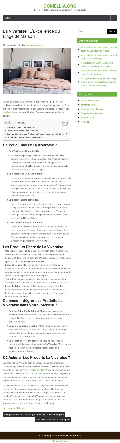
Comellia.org (60, 6)
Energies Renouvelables (92, 113)
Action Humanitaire (90, 100)
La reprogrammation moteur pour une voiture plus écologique (34, 414)
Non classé (86, 122)
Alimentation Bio (89, 105)
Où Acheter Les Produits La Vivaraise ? (24, 137)
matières (7, 112)
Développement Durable (14, 408)
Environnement (88, 117)
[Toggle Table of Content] (63, 123)
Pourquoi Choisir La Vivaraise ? (21, 127)
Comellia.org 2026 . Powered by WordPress (60, 435)
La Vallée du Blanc (36, 370)
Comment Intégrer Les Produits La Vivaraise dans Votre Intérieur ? (37, 134)
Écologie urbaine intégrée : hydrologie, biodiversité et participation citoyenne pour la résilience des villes (99, 82)
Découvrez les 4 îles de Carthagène (53, 419)
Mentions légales (60, 441)
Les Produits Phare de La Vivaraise (22, 130)
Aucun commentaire (33, 45)
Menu (7, 17)
